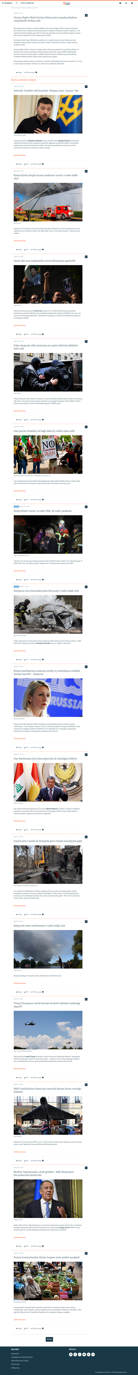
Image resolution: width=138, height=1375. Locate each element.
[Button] (19, 72)
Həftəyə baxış (15, 1368)
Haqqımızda (15, 1354)
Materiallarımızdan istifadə (20, 1361)
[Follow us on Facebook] (71, 1354)
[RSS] (88, 1354)
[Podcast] (93, 1354)
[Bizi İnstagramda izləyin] (126, 3)
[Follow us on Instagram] (75, 1354)
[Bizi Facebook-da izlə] (132, 3)
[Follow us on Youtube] (84, 1354)
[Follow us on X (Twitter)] (79, 1354)
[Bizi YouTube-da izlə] (120, 3)
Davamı (49, 1339)
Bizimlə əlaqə (15, 1364)
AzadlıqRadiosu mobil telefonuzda (22, 1357)
